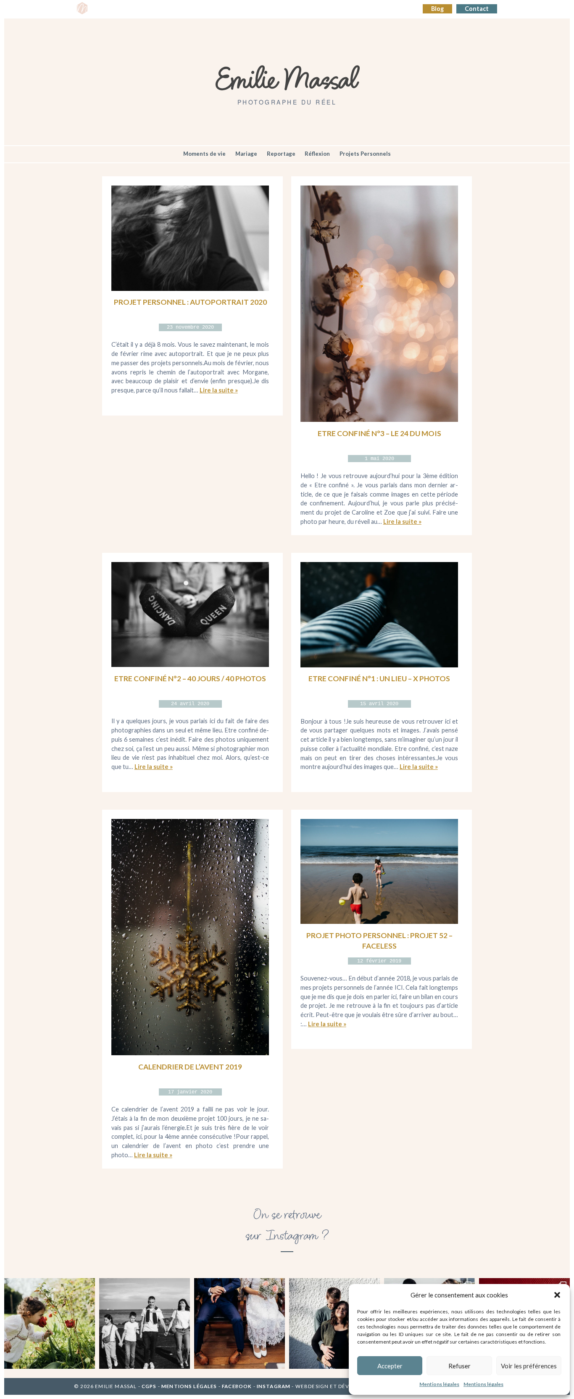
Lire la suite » (219, 390)
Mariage (246, 153)
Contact (477, 8)
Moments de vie (204, 153)
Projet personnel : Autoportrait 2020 (190, 302)
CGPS (150, 1386)
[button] (557, 1295)
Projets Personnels (365, 153)
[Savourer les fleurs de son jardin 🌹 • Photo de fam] (49, 1323)
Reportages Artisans (185, 9)
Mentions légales (439, 1384)
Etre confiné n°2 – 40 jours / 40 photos (190, 678)
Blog (437, 8)
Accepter (390, 1366)
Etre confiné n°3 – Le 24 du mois (379, 433)
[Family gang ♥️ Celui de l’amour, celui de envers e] (144, 1323)
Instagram (273, 1386)
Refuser (459, 1366)
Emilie (104, 9)
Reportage (281, 153)
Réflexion (317, 153)
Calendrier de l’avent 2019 (190, 1066)
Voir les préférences (529, 1366)
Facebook (237, 1386)
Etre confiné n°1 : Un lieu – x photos (379, 678)
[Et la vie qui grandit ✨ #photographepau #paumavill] (334, 1323)
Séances (135, 9)
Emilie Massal (287, 78)
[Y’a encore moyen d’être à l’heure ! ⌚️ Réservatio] (239, 1323)
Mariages (237, 9)
